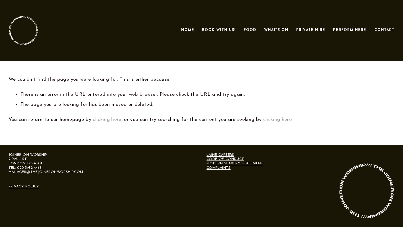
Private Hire (310, 30)
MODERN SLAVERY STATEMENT (235, 163)
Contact (384, 30)
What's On (276, 30)
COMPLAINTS (219, 168)
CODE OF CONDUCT (225, 159)
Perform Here (349, 30)
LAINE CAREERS (220, 155)
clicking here (107, 119)
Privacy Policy (24, 186)
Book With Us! (218, 30)
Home (187, 30)
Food (250, 30)
